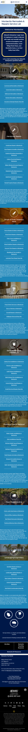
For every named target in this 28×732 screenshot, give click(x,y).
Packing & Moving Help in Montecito (14, 523)
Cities (10, 706)
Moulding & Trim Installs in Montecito (14, 253)
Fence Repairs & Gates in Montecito (14, 230)
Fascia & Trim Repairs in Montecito (14, 248)
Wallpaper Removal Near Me (14, 316)
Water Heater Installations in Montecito (14, 434)
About (14, 706)
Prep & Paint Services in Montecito (14, 304)
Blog (23, 706)
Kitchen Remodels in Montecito (14, 97)
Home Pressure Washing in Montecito (14, 583)
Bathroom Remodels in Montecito (14, 93)
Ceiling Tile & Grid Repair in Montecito (14, 160)
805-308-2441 (16, 2)
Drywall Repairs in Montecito (14, 312)
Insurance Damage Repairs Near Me (14, 101)
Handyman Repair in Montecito (14, 145)
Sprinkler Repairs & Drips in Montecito (14, 567)
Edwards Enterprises (3, 2)
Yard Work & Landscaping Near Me (14, 588)
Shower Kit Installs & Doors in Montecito (14, 460)
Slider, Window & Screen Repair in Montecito (14, 166)
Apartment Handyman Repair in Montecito (14, 177)
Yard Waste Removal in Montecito (14, 519)
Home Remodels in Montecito (14, 89)
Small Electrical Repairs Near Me (14, 389)
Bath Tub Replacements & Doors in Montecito (14, 465)
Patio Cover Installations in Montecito (14, 239)
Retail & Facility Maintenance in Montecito (14, 172)
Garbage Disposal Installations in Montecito (14, 450)
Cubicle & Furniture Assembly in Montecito (14, 154)
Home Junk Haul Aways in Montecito (14, 511)
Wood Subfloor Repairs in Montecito (14, 244)
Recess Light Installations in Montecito (14, 366)
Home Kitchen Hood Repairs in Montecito (14, 384)
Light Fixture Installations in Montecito (14, 372)
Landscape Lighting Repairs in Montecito (14, 573)
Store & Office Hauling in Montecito (14, 515)
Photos (19, 706)
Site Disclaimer (22, 728)
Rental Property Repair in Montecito (14, 182)
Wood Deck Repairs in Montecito (14, 234)
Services (5, 706)
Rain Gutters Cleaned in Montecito (14, 578)
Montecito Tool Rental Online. (14, 670)
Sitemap (16, 728)
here (6, 681)
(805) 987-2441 (15, 696)
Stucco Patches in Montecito (14, 308)
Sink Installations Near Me (14, 439)
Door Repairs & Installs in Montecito (14, 149)
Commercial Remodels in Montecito (14, 85)
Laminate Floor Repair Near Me (14, 258)
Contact (14, 707)
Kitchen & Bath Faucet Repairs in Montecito (14, 444)
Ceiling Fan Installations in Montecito (14, 361)
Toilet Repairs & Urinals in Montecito (14, 455)
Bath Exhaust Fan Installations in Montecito (14, 378)
